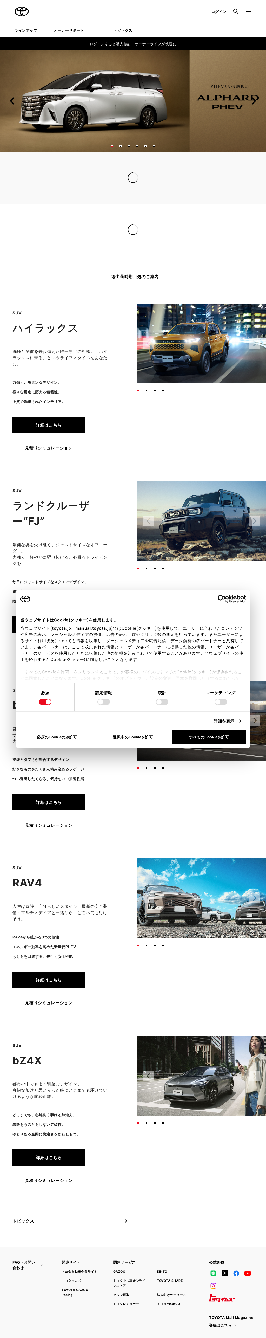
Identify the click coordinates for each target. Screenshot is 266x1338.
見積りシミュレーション (48, 448)
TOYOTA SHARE (170, 1281)
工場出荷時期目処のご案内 (133, 276)
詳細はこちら (49, 425)
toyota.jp (61, 628)
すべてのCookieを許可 (209, 737)
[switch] (103, 702)
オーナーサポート (69, 30)
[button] (112, 146)
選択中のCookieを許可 (133, 737)
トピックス (123, 30)
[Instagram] (213, 1286)
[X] (225, 1273)
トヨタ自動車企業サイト (79, 1271)
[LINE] (213, 1273)
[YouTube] (248, 1273)
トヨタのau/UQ (168, 1304)
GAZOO (119, 1271)
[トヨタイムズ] (222, 1298)
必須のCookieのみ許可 (57, 737)
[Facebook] (236, 1273)
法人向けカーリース (171, 1295)
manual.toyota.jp (93, 628)
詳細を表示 (224, 721)
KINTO (162, 1271)
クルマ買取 (121, 1295)
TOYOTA (21, 11)
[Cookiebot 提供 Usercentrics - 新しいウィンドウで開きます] (223, 599)
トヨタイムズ (71, 1281)
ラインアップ (26, 30)
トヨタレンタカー (126, 1304)
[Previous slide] (12, 101)
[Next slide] (253, 101)
